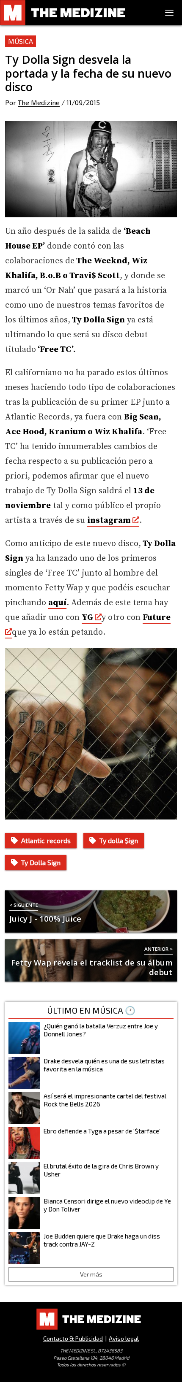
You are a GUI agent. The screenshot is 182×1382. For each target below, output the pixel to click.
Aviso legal (124, 1338)
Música (20, 41)
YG (88, 617)
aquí (57, 603)
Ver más (91, 1274)
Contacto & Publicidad (73, 1338)
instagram (109, 520)
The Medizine (39, 102)
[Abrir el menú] (169, 12)
